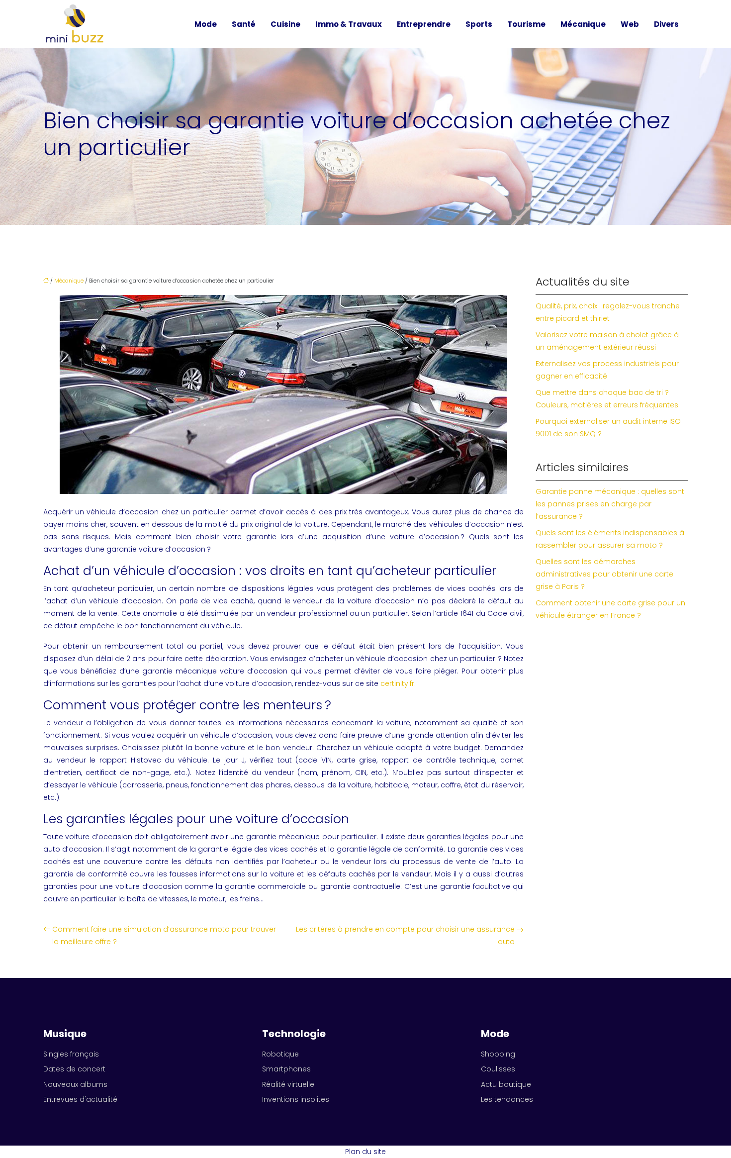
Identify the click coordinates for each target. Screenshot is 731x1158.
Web (630, 24)
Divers (666, 24)
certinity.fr (397, 683)
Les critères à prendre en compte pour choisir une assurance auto (405, 935)
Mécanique (583, 24)
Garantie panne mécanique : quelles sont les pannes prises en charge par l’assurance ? (610, 503)
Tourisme (526, 24)
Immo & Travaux (348, 24)
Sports (478, 24)
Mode (205, 24)
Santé (244, 24)
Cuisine (285, 24)
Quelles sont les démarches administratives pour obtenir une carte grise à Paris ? (604, 574)
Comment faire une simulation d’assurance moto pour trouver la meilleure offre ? (164, 935)
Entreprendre (424, 24)
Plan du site (365, 1152)
